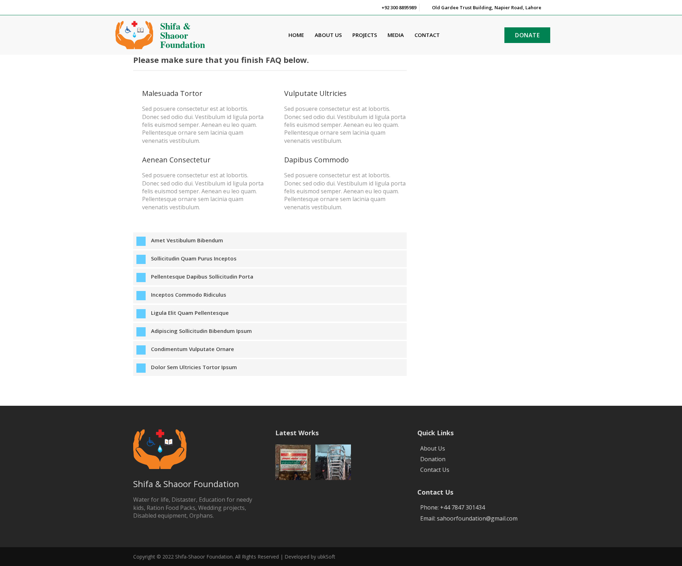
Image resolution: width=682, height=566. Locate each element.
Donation (432, 459)
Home (296, 34)
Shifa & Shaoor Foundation (182, 35)
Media (396, 34)
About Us (328, 34)
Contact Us (434, 470)
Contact (427, 34)
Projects (364, 34)
